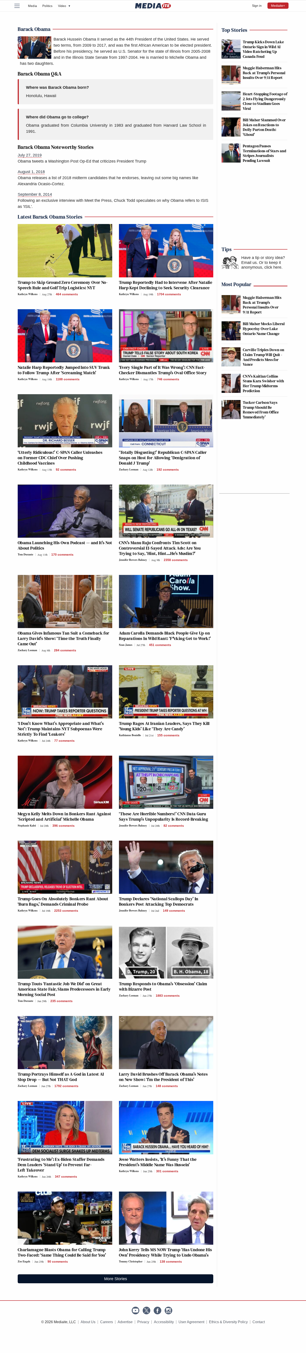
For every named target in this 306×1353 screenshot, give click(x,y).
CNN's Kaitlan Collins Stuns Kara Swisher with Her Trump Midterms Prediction (263, 383)
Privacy (143, 1322)
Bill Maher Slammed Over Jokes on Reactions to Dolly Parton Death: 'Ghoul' (264, 127)
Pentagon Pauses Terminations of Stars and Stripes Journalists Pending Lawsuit (264, 153)
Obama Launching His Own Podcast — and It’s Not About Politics (65, 545)
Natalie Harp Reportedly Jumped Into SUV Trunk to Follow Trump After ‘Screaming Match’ (64, 370)
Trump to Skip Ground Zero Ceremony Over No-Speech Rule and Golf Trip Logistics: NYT (63, 285)
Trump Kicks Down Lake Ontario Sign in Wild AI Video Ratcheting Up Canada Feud (263, 49)
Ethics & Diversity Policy (228, 1322)
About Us (88, 1322)
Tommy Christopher (130, 1261)
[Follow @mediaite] (146, 1310)
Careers (106, 1322)
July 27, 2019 (30, 155)
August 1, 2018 (31, 172)
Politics (47, 6)
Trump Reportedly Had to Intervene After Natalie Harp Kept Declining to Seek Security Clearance (165, 285)
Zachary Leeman (128, 469)
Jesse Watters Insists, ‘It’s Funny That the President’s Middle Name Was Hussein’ (158, 1162)
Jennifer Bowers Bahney (133, 560)
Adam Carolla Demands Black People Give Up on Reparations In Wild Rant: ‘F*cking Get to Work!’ (165, 636)
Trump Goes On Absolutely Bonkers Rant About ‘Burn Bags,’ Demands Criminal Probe (63, 901)
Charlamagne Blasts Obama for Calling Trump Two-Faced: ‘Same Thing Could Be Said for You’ (62, 1252)
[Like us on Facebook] (157, 1310)
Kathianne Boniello (130, 735)
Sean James (125, 645)
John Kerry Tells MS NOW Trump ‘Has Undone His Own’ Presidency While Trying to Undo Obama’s (165, 1252)
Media (32, 6)
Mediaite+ (278, 5)
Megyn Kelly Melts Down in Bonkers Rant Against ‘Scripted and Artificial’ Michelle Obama (64, 816)
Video (64, 6)
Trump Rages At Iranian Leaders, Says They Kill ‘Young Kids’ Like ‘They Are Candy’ (164, 726)
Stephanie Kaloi (27, 825)
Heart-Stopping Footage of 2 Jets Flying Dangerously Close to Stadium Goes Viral (265, 101)
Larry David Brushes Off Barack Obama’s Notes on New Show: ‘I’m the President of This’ (163, 1077)
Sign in (257, 5)
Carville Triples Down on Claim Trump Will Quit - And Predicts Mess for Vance (263, 357)
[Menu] (19, 5)
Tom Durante (25, 554)
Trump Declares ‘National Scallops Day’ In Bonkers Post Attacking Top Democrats (158, 901)
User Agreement (191, 1322)
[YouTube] (135, 1310)
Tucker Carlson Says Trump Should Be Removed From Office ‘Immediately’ (261, 410)
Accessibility (164, 1322)
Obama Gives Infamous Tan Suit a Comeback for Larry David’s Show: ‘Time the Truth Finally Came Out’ (63, 638)
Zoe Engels (24, 1261)
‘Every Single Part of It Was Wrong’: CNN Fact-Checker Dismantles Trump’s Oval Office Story (163, 370)
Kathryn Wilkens (28, 294)
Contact (258, 1322)
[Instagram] (168, 1310)
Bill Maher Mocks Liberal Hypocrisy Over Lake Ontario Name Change (264, 328)
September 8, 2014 (35, 194)
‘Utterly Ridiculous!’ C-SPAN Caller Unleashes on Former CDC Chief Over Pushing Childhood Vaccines (60, 457)
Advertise (125, 1322)
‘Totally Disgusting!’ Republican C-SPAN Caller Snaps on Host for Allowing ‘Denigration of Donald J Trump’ (163, 457)
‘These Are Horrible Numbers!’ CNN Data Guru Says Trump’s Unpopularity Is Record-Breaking (163, 816)
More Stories (115, 1279)
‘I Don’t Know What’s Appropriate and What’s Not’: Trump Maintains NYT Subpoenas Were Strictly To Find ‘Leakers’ (61, 728)
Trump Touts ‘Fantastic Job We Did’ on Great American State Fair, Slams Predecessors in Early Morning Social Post (64, 989)
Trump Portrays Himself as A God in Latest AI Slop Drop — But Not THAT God (61, 1077)
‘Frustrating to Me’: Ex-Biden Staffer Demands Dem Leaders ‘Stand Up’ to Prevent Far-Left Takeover (61, 1164)
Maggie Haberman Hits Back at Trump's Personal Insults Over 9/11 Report (264, 72)
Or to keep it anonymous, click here (261, 265)
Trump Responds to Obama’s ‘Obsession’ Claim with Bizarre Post (163, 986)
